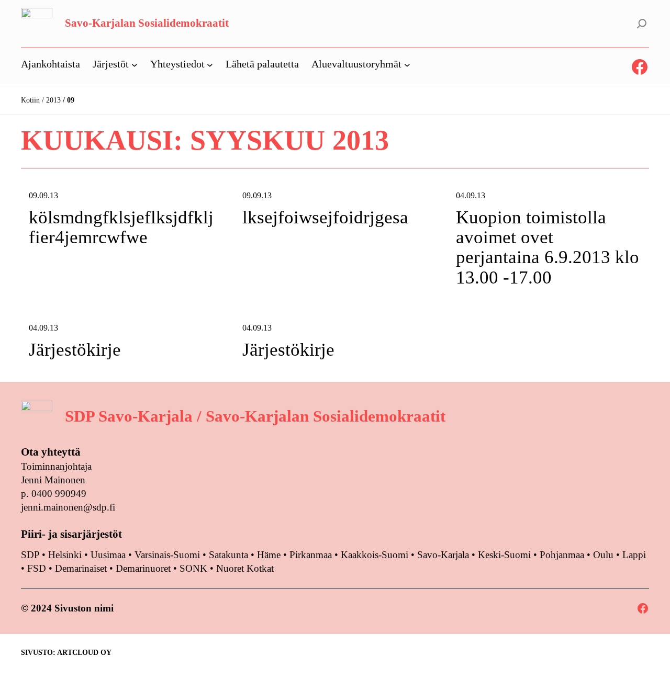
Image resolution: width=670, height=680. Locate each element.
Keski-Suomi (504, 554)
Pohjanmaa (563, 554)
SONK (193, 568)
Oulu (603, 554)
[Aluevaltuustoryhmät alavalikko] (407, 64)
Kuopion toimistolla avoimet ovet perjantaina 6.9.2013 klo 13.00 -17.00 (547, 248)
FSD (36, 568)
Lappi (634, 554)
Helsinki (66, 554)
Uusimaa (108, 554)
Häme (270, 554)
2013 (53, 100)
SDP (30, 554)
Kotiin (30, 100)
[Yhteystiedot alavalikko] (210, 64)
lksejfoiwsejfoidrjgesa (325, 218)
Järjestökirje (75, 350)
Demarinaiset (81, 568)
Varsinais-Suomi (167, 554)
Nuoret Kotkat (245, 568)
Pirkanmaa (310, 554)
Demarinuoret (143, 568)
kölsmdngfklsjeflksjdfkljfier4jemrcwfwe (121, 227)
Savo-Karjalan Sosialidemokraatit (147, 23)
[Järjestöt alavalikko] (134, 64)
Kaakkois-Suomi (374, 554)
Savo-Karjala (443, 554)
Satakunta (228, 554)
